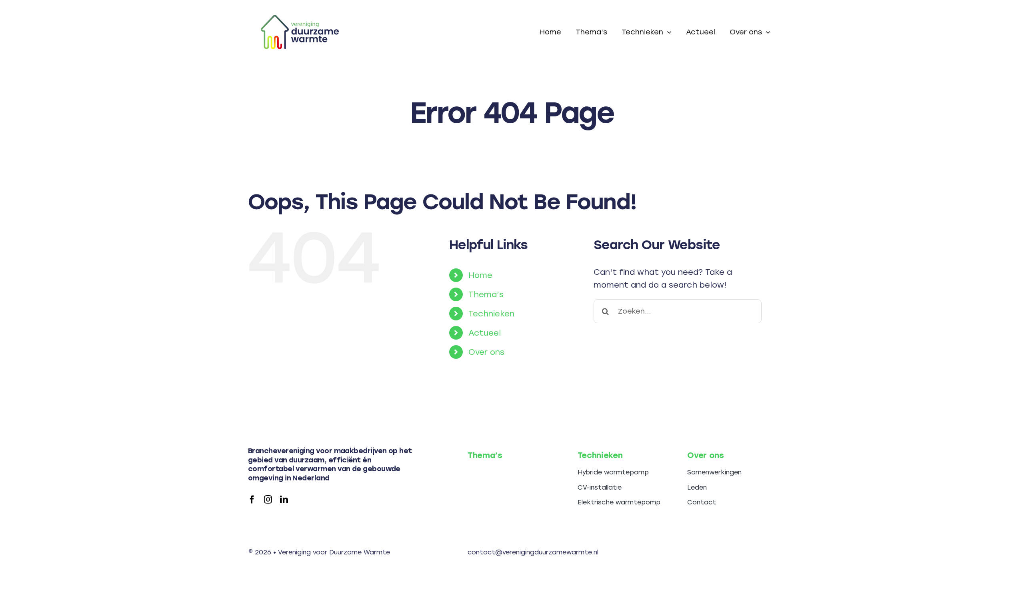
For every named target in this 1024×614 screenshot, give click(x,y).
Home (480, 275)
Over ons (486, 352)
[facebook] (252, 500)
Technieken (491, 313)
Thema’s (486, 294)
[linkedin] (284, 500)
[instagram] (268, 500)
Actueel (484, 333)
